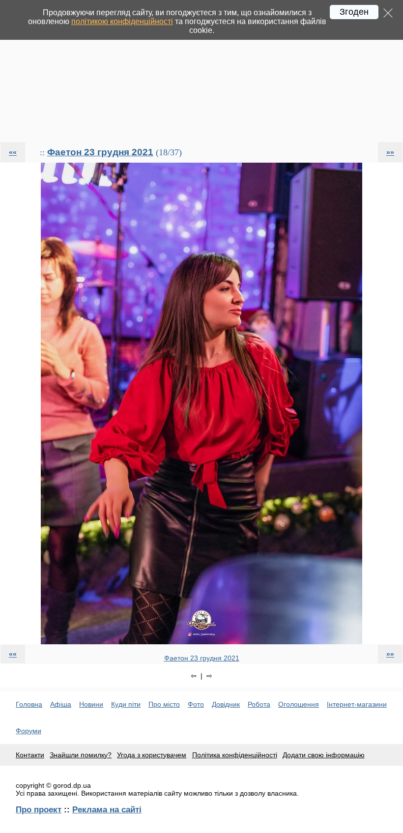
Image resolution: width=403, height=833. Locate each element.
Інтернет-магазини (357, 704)
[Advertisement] (201, 71)
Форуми (28, 731)
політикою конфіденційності (122, 21)
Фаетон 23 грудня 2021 (100, 152)
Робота (259, 704)
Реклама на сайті (107, 809)
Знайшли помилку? (81, 755)
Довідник (226, 704)
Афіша (60, 704)
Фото (196, 704)
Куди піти (126, 704)
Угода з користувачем (151, 755)
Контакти (30, 755)
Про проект (38, 809)
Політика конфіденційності (234, 755)
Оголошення (298, 704)
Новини (91, 704)
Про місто (164, 704)
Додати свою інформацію (324, 755)
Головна (29, 704)
